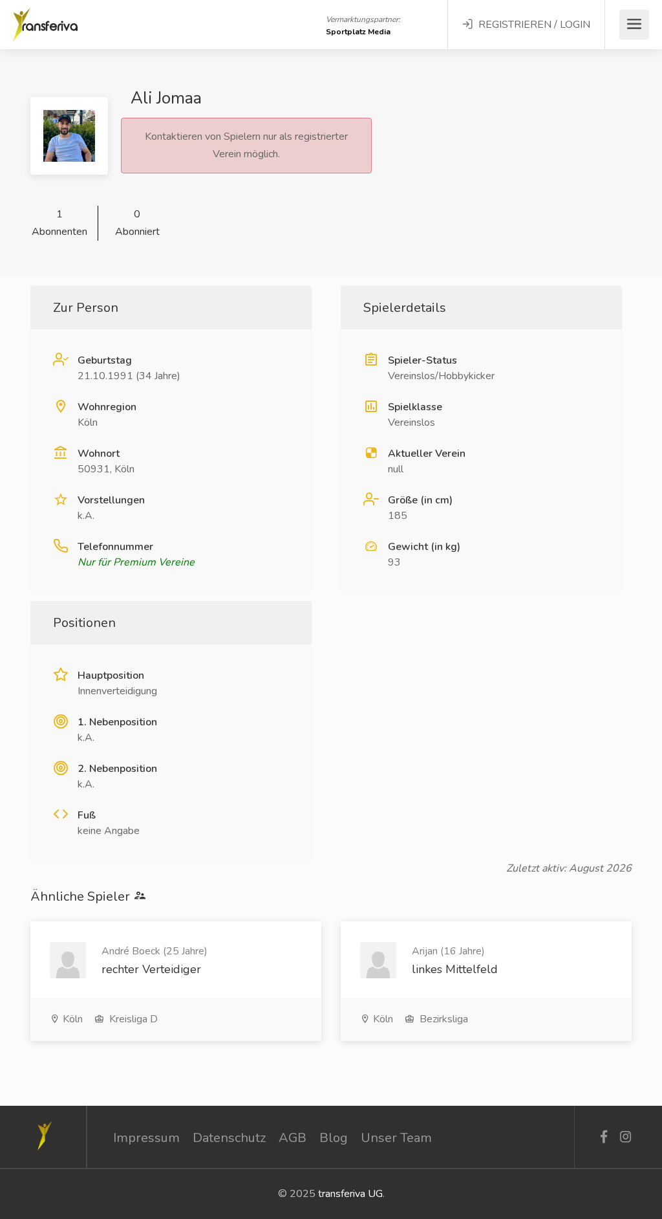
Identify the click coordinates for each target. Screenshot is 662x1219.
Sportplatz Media (358, 32)
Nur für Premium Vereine (136, 562)
